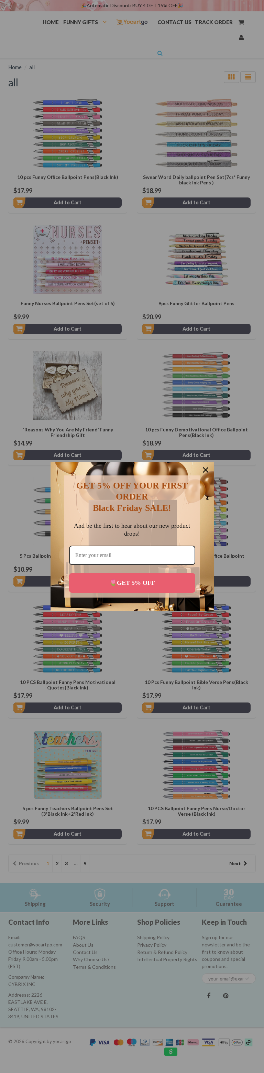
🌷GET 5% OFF (132, 582)
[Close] (205, 470)
